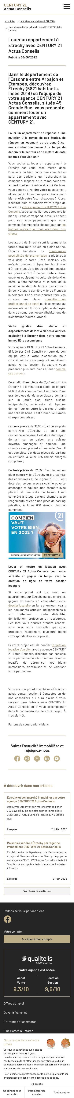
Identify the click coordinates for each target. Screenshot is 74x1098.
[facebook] (7, 919)
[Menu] (67, 6)
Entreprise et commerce (20, 1021)
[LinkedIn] (47, 759)
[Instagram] (27, 759)
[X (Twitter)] (37, 759)
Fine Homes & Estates (18, 1031)
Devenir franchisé (16, 1012)
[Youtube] (57, 759)
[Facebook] (17, 759)
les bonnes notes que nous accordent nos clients (37, 229)
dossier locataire (19, 605)
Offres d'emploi (14, 1003)
